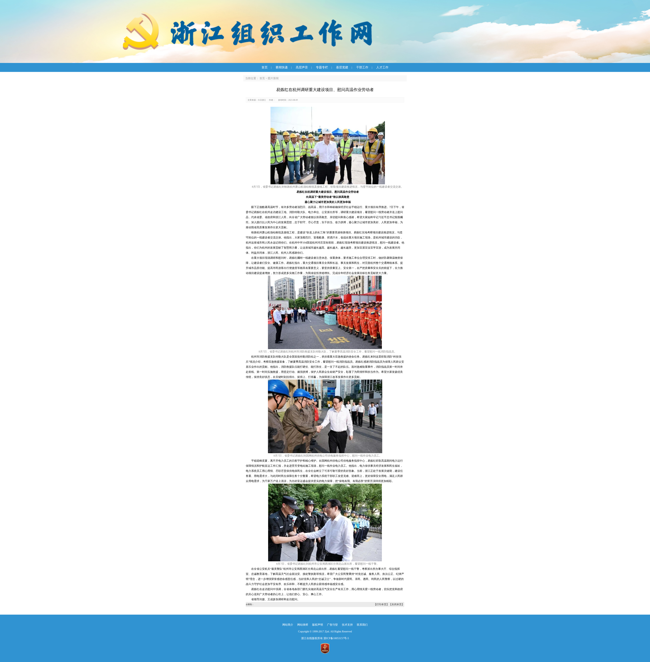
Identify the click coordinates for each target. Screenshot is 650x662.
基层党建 (342, 67)
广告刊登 (332, 624)
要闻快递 (282, 67)
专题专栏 (322, 67)
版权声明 (317, 624)
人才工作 (382, 67)
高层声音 (302, 67)
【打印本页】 (381, 604)
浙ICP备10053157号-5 (336, 638)
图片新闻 (273, 78)
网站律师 (302, 624)
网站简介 (287, 624)
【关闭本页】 (396, 604)
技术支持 (347, 624)
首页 (265, 67)
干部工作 (362, 67)
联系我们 (362, 624)
